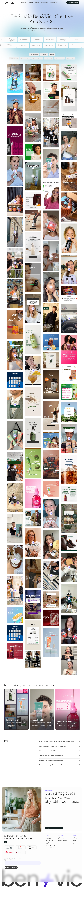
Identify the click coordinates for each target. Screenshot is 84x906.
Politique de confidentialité (15, 878)
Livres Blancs (76, 838)
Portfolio (31, 2)
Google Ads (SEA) (50, 845)
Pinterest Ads (49, 843)
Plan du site (28, 878)
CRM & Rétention (50, 847)
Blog (74, 837)
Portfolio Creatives (62, 840)
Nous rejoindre (44, 2)
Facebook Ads (49, 840)
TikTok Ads (48, 838)
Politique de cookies (22, 878)
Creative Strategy (62, 838)
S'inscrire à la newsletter (11, 867)
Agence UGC (61, 837)
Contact (75, 843)
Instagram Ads (49, 842)
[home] (9, 3)
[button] (24, 2)
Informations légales (7, 878)
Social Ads (48, 837)
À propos (37, 2)
